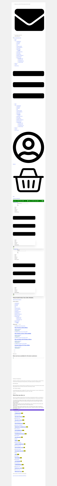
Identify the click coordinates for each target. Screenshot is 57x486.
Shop (15, 40)
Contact (16, 64)
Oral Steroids (18, 48)
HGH (17, 109)
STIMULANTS (18, 49)
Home (15, 39)
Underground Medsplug (16, 198)
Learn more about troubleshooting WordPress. (19, 475)
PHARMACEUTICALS (19, 51)
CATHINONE (18, 42)
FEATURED (18, 43)
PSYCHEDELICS (18, 54)
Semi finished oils (18, 56)
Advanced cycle (20, 58)
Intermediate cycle (21, 125)
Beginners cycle (20, 59)
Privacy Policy (17, 65)
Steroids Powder (20, 62)
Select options (17, 330)
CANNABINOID (18, 41)
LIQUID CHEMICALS (19, 47)
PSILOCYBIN (18, 117)
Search (18, 203)
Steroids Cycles (18, 57)
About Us (16, 63)
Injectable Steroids (19, 46)
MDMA (19, 50)
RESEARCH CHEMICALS (19, 55)
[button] (28, 85)
